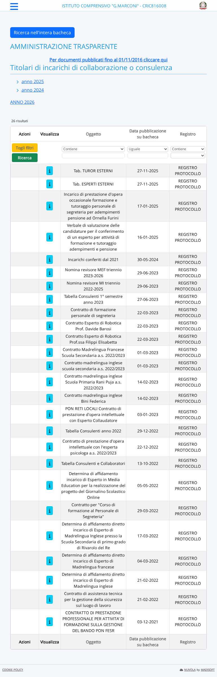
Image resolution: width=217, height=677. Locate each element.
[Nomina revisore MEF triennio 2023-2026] (49, 272)
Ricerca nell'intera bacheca (42, 32)
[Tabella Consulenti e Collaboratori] (49, 463)
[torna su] (205, 660)
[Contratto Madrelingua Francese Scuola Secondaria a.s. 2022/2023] (49, 352)
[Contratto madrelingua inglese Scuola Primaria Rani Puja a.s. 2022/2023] (49, 382)
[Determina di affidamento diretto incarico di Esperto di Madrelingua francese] (49, 561)
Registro (188, 134)
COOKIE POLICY (12, 670)
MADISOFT (208, 670)
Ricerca (25, 157)
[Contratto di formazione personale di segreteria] (49, 312)
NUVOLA (190, 670)
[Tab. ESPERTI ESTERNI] (49, 184)
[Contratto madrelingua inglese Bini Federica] (49, 398)
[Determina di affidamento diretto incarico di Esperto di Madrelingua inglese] (49, 580)
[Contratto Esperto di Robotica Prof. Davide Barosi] (49, 326)
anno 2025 (32, 81)
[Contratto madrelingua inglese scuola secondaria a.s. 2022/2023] (49, 365)
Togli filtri (25, 147)
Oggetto (93, 134)
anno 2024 (32, 90)
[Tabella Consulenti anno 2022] (49, 430)
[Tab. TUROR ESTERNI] (49, 170)
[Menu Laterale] (14, 8)
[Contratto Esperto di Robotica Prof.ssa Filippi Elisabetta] (49, 339)
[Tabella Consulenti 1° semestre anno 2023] (49, 299)
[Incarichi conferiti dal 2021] (49, 259)
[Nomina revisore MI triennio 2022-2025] (49, 286)
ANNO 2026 (22, 102)
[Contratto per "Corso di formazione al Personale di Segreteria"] (49, 510)
